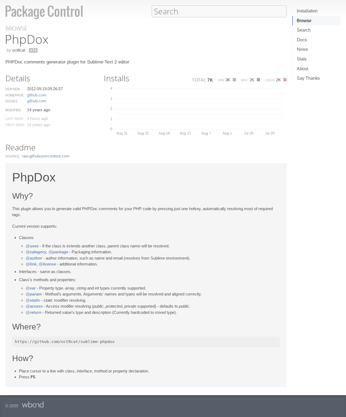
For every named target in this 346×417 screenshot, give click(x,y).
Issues (11, 101)
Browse (304, 20)
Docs (302, 40)
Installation (307, 11)
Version (12, 89)
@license (47, 264)
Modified (13, 110)
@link (31, 264)
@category (36, 252)
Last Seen (14, 119)
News (302, 49)
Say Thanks (308, 78)
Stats (302, 59)
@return (33, 312)
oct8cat (18, 50)
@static (33, 300)
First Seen (14, 125)
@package (58, 252)
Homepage (14, 95)
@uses (32, 246)
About (302, 68)
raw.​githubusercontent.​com (45, 156)
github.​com (36, 95)
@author (34, 258)
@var (31, 288)
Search (304, 30)
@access (34, 306)
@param (34, 294)
